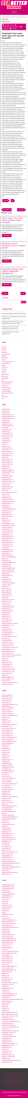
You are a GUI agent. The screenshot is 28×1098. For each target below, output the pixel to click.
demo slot (5, 200)
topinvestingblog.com (8, 743)
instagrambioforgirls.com (9, 970)
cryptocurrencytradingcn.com (10, 1027)
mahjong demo (6, 387)
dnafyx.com (5, 457)
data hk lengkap (6, 391)
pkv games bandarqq (7, 393)
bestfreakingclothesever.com (10, 1014)
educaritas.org (6, 439)
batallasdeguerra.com (8, 767)
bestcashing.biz (6, 786)
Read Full (8, 236)
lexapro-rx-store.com (8, 859)
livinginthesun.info (7, 914)
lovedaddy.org (6, 997)
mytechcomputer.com (8, 679)
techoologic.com (6, 622)
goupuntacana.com (7, 424)
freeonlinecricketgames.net (9, 784)
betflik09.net (5, 442)
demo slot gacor (6, 384)
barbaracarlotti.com (7, 854)
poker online (5, 374)
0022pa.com (5, 754)
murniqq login (9, 1082)
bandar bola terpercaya (8, 362)
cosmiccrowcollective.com (9, 924)
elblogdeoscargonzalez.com (9, 797)
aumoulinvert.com (7, 835)
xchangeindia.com (7, 640)
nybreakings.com (6, 635)
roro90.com (5, 900)
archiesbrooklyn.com (8, 789)
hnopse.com (5, 1049)
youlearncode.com (7, 465)
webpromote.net (6, 798)
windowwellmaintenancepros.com (11, 1060)
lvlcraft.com (5, 490)
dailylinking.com (6, 455)
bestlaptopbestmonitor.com (9, 806)
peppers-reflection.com (8, 1057)
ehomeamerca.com (7, 476)
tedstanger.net (6, 574)
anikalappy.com (6, 553)
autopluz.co (5, 719)
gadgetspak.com (6, 513)
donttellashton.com (7, 896)
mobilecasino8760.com (8, 824)
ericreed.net (5, 821)
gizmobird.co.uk (6, 701)
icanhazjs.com (6, 843)
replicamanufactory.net (8, 526)
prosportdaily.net (7, 594)
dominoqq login (20, 1076)
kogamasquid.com (7, 865)
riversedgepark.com (7, 426)
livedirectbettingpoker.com (9, 994)
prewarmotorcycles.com (8, 728)
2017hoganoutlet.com (8, 888)
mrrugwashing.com (7, 1001)
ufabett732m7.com (7, 601)
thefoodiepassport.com (8, 837)
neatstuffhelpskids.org (8, 771)
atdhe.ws (4, 813)
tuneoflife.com (6, 1058)
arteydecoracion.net (7, 802)
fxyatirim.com (6, 466)
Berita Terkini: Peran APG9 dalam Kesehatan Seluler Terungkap (12, 220)
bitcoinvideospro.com (8, 922)
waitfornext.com (6, 581)
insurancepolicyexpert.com (9, 737)
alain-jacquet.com (7, 925)
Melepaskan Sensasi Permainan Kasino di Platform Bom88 (13, 245)
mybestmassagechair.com (9, 819)
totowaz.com (5, 1029)
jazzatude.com (6, 752)
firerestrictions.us (7, 787)
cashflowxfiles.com (7, 972)
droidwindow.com (7, 605)
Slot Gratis (5, 22)
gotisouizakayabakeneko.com (10, 927)
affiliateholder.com (7, 1062)
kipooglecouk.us (6, 832)
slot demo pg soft (6, 389)
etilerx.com (5, 559)
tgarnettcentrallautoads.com (10, 715)
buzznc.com (5, 659)
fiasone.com (5, 986)
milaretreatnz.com (7, 760)
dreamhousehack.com (8, 644)
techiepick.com (6, 614)
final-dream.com (6, 588)
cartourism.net (6, 848)
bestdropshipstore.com (8, 481)
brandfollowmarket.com (8, 1033)
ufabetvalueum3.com (7, 538)
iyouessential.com (7, 461)
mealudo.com (5, 990)
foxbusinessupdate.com (8, 996)
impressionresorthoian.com (10, 1012)
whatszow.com (6, 474)
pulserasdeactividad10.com (9, 852)
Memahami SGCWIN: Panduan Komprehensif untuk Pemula (10, 328)
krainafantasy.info (7, 905)
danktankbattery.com (8, 988)
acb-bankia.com (6, 1003)
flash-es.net (5, 1005)
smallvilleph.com (6, 763)
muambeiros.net (6, 791)
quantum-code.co (7, 585)
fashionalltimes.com (7, 649)
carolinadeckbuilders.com (9, 741)
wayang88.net (5, 548)
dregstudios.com (6, 769)
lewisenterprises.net (7, 452)
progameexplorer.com (8, 668)
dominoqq (5, 397)
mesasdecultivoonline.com (9, 953)
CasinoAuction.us (7, 830)
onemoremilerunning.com (9, 966)
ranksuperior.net (6, 1040)
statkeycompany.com (7, 739)
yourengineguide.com (8, 633)
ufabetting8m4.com (7, 535)
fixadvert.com (5, 717)
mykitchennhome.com (8, 834)
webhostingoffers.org (8, 472)
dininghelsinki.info (7, 555)
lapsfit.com (5, 518)
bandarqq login (10, 1076)
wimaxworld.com (7, 782)
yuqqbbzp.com (6, 505)
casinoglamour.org (7, 869)
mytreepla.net (6, 522)
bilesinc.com (5, 758)
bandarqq (4, 367)
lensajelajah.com (6, 441)
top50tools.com (6, 745)
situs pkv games (15, 1073)
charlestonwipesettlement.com (10, 1031)
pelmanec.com (6, 890)
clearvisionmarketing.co (8, 583)
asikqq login (5, 378)
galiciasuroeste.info (7, 765)
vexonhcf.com (6, 723)
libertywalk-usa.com (7, 697)
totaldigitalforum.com (8, 651)
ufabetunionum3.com (8, 537)
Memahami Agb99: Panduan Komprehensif (13, 313)
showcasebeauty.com (7, 736)
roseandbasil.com (7, 810)
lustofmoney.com (6, 1053)
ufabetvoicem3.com (7, 544)
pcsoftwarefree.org (7, 453)
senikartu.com (6, 909)
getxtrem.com (5, 975)
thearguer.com (6, 981)
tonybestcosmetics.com (8, 657)
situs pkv (4, 349)
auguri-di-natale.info (8, 708)
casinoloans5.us (6, 828)
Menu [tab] (14, 12)
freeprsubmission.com (8, 607)
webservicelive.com (7, 684)
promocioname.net (7, 780)
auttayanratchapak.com (8, 935)
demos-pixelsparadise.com (9, 725)
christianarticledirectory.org (10, 872)
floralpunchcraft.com (8, 985)
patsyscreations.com (7, 435)
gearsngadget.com (7, 514)
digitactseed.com (6, 489)
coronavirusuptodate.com (9, 509)
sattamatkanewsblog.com (9, 1025)
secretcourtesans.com (8, 415)
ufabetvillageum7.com (8, 542)
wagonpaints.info (7, 579)
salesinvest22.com (7, 596)
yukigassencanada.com (8, 501)
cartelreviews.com (7, 483)
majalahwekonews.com (8, 887)
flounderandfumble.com (8, 562)
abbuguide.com (6, 468)
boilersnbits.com (6, 955)
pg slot (17, 1080)
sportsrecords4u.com (8, 531)
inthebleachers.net (7, 858)
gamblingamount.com (8, 1045)
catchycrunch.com (7, 429)
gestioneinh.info (6, 592)
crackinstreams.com (7, 511)
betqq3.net (5, 826)
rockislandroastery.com (8, 670)
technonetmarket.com (8, 572)
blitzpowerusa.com (7, 961)
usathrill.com (5, 627)
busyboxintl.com (6, 933)
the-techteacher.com (7, 646)
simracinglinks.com (7, 730)
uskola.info (5, 577)
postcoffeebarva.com (7, 936)
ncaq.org (4, 444)
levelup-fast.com (6, 520)
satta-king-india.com (8, 500)
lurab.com (4, 675)
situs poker (5, 358)
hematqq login (18, 1082)
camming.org (5, 420)
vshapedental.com (7, 629)
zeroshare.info (6, 756)
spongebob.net (6, 931)
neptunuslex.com (6, 706)
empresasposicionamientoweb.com (11, 655)
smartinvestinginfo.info (8, 568)
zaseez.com (5, 428)
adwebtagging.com (7, 1038)
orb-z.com (5, 949)
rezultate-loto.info (7, 527)
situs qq (4, 347)
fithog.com (5, 804)
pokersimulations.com (8, 524)
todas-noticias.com (7, 907)
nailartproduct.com (7, 487)
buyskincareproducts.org (9, 861)
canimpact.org (6, 845)
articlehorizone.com (7, 503)
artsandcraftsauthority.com (9, 683)
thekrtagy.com (6, 638)
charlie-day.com (6, 992)
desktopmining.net (7, 856)
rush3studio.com (6, 898)
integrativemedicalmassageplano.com (12, 999)
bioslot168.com (6, 681)
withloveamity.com (7, 463)
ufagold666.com (6, 609)
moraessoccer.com (7, 773)
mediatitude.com (6, 726)
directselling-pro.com (8, 671)
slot (12, 200)
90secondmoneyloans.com (9, 492)
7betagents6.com (6, 507)
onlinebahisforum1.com (8, 417)
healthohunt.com (6, 564)
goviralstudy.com (7, 846)
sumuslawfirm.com (7, 1018)
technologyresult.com (8, 470)
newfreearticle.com (7, 959)
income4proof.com (7, 437)
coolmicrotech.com (7, 642)
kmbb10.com (5, 973)
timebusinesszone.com (8, 1055)
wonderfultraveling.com (9, 778)
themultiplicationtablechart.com (11, 867)
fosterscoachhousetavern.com (10, 951)
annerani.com (6, 750)
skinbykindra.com (7, 662)
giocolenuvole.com (7, 459)
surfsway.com (5, 485)
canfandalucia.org (7, 631)
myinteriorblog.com (7, 611)
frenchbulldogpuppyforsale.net (10, 863)
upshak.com (5, 1007)
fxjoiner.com (5, 660)
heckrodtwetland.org (8, 815)
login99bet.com (6, 413)
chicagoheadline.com (8, 418)
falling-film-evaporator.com (10, 1016)
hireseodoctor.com (7, 516)
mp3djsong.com (6, 702)
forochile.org (5, 774)
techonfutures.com (7, 620)
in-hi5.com (5, 903)
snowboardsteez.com (8, 968)
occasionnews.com (7, 1051)
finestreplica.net (6, 561)
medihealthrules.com (8, 625)
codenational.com (7, 666)
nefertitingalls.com (7, 433)
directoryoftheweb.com (8, 894)
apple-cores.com (6, 850)
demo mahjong (6, 363)
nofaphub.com (6, 431)
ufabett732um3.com (7, 575)
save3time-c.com (6, 721)
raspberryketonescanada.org (10, 623)
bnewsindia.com (6, 612)
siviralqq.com (5, 1010)
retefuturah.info (6, 566)
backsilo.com (5, 1009)
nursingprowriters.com (8, 1020)
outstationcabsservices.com (9, 636)
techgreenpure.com (7, 479)
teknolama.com (6, 946)
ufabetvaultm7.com (7, 540)
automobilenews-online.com (10, 647)
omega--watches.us (7, 712)
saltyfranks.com (6, 749)
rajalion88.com (6, 422)
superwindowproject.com (9, 839)
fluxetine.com (5, 822)
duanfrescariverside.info (9, 557)
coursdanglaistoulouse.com (9, 704)
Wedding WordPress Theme (10, 1092)
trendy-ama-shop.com (8, 599)
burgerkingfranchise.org (9, 940)
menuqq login (6, 1073)
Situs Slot (5, 19)
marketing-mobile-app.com (9, 983)
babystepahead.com (7, 1042)
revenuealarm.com (7, 673)
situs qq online (6, 354)
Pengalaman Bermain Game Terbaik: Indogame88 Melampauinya (12, 271)
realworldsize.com (7, 944)
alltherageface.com (7, 664)
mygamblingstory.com (8, 885)
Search (5, 298)
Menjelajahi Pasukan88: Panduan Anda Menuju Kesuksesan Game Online (12, 322)
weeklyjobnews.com (7, 1034)
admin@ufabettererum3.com (11, 27)
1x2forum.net (5, 411)
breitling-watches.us (7, 713)
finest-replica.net (6, 590)
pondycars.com (6, 618)
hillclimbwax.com (7, 1047)
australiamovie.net (7, 699)
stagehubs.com (6, 409)
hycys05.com (5, 964)
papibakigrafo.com (7, 841)
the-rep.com (5, 747)
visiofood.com (6, 603)
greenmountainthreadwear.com (11, 1021)
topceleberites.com (7, 533)
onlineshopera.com (7, 448)
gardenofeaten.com (7, 962)
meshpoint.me (6, 929)
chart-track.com (6, 776)
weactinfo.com (6, 977)
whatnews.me (5, 586)
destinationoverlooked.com (9, 1044)
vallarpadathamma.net (8, 942)
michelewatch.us (6, 710)
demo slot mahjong (7, 382)
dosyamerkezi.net (7, 732)
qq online (4, 352)
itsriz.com (4, 916)
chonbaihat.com (6, 795)
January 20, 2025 (9, 25)
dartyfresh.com (6, 450)
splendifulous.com (7, 529)
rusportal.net (5, 911)
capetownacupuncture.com (9, 920)
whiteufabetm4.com (7, 551)
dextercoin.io (5, 871)
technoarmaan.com (7, 653)
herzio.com (5, 901)
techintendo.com (6, 477)
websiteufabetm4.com (8, 550)
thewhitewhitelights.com (9, 811)
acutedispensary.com (8, 1023)
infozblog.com (6, 793)
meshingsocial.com (7, 979)
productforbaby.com (7, 948)
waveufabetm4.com (7, 546)
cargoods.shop (6, 918)
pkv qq (3, 350)
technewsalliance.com (8, 570)
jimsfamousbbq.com (7, 695)
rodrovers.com (6, 496)
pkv (3, 380)
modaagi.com (5, 761)
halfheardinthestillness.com (10, 817)
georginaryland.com (7, 808)
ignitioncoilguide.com (8, 677)
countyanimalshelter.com (9, 1036)
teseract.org (5, 598)
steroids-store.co (6, 800)
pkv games (5, 376)
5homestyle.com (6, 874)
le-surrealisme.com (7, 734)
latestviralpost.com (7, 957)
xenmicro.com (6, 446)
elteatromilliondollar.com (9, 938)
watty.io (4, 912)
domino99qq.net (6, 892)
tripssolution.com (7, 498)
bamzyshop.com (6, 616)
